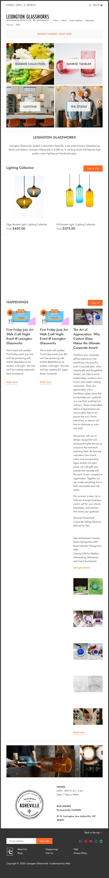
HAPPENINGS (17, 302)
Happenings (52, 849)
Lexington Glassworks (37, 863)
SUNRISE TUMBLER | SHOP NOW (54, 34)
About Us (22, 849)
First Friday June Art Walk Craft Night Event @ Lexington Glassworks (54, 336)
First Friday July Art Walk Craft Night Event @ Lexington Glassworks (19, 336)
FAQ (76, 849)
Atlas (67, 863)
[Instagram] (95, 841)
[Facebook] (80, 841)
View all (95, 303)
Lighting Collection (20, 167)
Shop (20, 853)
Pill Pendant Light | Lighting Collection (76, 224)
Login (9, 5)
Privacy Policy (80, 853)
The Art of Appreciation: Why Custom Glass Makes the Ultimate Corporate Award (86, 338)
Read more (12, 382)
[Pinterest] (85, 841)
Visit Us (49, 853)
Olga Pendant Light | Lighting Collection (26, 224)
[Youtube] (90, 841)
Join (18, 5)
